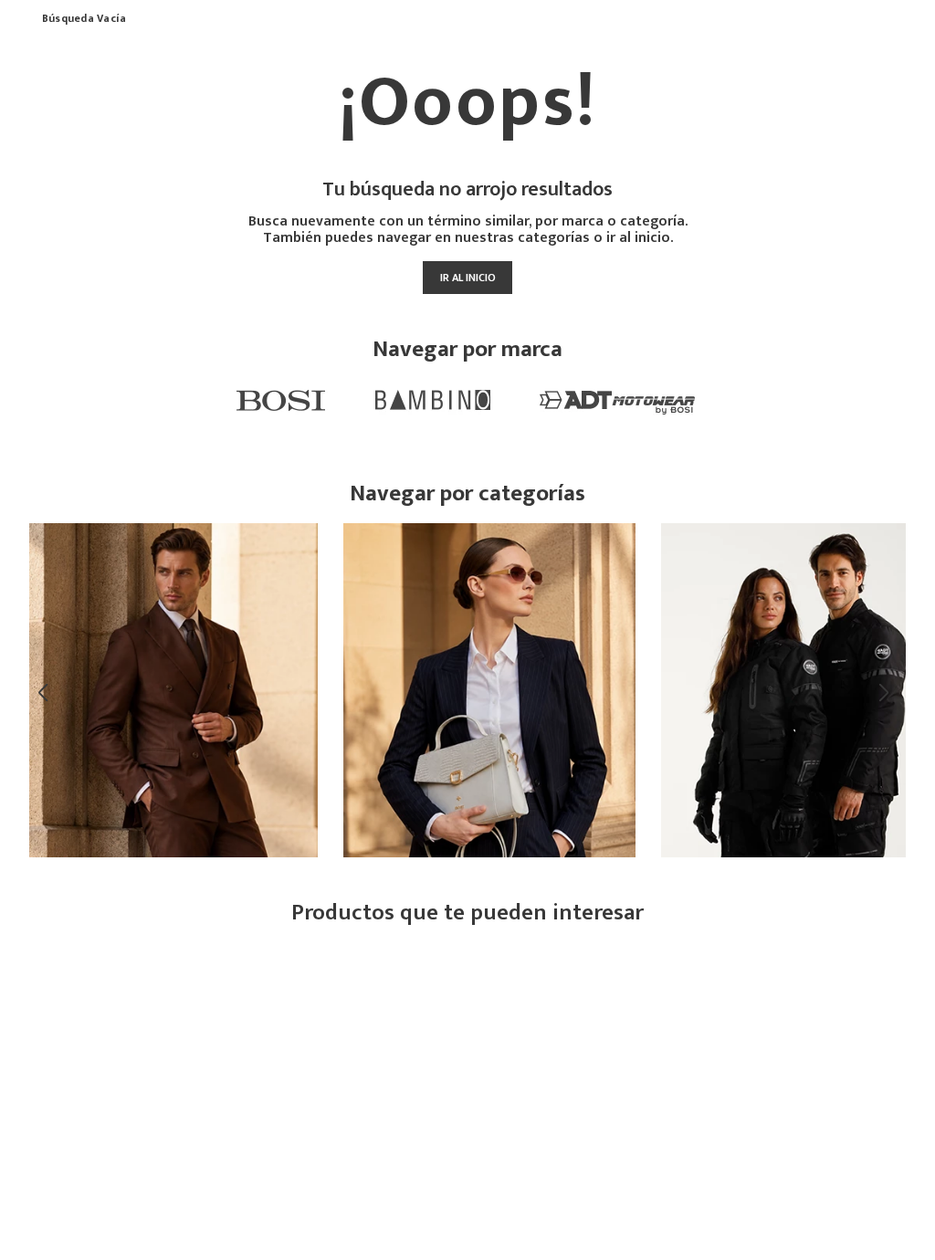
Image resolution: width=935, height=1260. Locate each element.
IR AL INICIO (468, 277)
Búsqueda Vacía (84, 19)
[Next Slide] (887, 693)
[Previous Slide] (47, 693)
